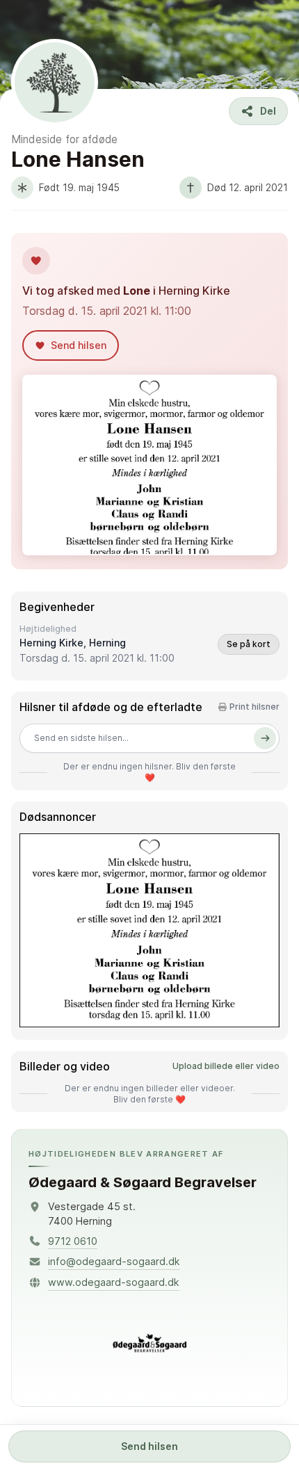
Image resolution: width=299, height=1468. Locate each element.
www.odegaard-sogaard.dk (113, 1282)
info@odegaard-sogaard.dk (114, 1261)
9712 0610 (72, 1241)
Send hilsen (149, 1446)
